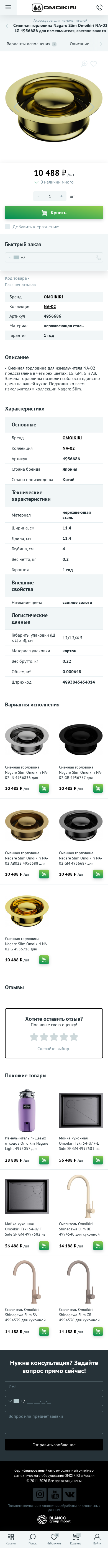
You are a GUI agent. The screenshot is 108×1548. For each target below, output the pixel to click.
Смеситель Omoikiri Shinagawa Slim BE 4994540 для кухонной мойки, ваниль (79, 1231)
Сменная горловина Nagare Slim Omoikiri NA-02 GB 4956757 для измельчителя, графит (80, 775)
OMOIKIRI (53, 296)
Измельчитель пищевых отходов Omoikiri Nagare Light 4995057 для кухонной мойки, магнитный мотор (26, 1148)
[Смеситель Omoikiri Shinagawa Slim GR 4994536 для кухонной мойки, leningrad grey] (81, 1282)
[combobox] (15, 257)
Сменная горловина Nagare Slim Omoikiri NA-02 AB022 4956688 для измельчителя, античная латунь (26, 863)
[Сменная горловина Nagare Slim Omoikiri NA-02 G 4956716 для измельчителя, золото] (27, 911)
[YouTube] (54, 1494)
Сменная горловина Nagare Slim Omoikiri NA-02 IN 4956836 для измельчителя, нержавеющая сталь (26, 777)
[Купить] (44, 788)
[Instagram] (40, 1494)
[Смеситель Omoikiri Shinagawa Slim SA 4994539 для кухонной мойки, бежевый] (27, 1282)
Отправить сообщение (54, 1444)
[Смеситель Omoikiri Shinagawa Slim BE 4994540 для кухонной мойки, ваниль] (81, 1196)
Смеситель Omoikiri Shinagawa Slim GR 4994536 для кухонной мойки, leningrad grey (79, 1317)
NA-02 (50, 306)
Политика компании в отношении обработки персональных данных (54, 1508)
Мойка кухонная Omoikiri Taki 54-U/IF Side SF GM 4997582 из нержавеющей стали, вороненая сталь (25, 1234)
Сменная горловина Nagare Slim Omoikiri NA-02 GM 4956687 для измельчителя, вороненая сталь (80, 863)
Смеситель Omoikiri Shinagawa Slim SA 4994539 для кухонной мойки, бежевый (25, 1317)
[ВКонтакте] (69, 1494)
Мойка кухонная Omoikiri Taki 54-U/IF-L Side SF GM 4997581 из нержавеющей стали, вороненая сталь (79, 1148)
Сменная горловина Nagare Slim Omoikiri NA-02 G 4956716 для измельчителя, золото (26, 946)
